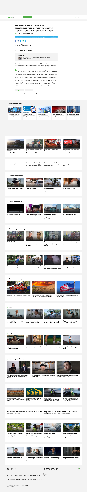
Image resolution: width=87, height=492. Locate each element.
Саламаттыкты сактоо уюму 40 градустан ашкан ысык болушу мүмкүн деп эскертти (42, 296)
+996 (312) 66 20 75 (25, 475)
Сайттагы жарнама (10, 472)
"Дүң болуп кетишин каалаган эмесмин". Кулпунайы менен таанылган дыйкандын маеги (33, 321)
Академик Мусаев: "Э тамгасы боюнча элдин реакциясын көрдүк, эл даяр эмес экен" (15, 321)
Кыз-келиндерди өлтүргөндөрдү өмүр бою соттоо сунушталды (70, 458)
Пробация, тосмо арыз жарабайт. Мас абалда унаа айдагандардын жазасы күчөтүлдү (70, 399)
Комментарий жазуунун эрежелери (13, 482)
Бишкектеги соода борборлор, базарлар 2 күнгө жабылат (51, 150)
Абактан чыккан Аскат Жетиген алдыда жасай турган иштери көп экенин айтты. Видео (15, 190)
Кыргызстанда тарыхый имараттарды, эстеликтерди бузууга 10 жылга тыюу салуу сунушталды (51, 216)
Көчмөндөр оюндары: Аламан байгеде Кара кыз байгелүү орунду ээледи (71, 347)
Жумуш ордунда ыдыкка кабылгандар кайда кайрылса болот (70, 190)
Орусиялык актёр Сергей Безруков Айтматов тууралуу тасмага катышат (67, 376)
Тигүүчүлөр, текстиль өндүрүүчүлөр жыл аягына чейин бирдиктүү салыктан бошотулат (52, 190)
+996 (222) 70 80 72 (32, 475)
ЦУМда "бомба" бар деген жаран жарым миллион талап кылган (15, 242)
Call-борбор (45, 474)
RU (78, 468)
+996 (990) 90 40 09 (18, 475)
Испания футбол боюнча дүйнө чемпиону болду (18, 295)
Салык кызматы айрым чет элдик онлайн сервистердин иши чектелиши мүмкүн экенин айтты (71, 151)
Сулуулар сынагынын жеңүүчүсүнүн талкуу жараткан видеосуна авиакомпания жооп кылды (18, 376)
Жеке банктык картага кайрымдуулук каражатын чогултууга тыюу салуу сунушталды (50, 435)
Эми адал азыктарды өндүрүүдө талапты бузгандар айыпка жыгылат (33, 399)
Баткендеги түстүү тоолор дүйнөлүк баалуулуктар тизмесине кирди (15, 399)
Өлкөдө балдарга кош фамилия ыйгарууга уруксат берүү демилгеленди (33, 216)
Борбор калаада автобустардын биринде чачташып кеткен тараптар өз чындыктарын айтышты (33, 243)
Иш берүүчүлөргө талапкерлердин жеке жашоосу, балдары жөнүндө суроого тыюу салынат (34, 459)
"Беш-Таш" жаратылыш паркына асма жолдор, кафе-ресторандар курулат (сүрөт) (15, 435)
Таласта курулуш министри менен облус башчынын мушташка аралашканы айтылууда (34, 151)
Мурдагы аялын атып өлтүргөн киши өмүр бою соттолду (70, 266)
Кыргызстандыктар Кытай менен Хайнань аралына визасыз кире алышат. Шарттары (52, 164)
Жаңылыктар (27, 17)
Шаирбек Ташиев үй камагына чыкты (14, 458)
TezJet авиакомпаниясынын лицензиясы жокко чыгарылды (70, 215)
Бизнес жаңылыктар (16, 103)
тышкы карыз (29, 90)
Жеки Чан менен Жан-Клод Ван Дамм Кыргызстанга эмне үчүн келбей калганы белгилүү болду (33, 164)
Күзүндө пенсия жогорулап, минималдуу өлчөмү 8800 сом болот (70, 164)
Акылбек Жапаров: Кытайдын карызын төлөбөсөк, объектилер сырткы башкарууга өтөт (36, 58)
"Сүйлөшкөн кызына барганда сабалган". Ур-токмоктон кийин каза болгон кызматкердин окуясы (52, 267)
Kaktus (32, 33)
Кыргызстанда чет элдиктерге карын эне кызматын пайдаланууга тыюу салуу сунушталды (61, 412)
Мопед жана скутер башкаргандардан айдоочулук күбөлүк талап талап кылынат (51, 399)
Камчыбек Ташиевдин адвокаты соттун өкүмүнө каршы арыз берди (52, 458)
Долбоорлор (45, 473)
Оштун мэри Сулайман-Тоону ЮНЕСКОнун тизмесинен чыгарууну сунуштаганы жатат (14, 151)
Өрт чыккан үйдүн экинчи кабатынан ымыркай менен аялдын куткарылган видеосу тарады (51, 243)
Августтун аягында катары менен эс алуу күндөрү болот (15, 163)
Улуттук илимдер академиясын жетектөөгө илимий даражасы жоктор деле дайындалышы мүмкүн (70, 435)
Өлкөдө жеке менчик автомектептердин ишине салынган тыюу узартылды (32, 190)
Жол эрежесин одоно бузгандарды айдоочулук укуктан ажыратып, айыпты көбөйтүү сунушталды (34, 435)
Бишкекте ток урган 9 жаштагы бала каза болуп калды (15, 266)
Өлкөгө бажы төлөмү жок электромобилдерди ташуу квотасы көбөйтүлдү (24, 412)
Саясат (16, 33)
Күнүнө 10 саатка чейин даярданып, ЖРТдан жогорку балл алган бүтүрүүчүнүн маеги (71, 321)
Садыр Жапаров (19, 90)
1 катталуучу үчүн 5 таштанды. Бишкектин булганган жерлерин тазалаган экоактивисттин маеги (52, 321)
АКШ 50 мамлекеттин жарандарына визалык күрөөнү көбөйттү (67, 296)
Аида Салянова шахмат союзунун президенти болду (34, 346)
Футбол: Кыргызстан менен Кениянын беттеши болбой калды (52, 346)
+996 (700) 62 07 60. (41, 93)
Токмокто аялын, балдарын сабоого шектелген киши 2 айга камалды (70, 243)
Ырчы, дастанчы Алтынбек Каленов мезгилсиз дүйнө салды (43, 376)
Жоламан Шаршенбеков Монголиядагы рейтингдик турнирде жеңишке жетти (14, 347)
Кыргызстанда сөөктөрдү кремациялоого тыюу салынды (14, 215)
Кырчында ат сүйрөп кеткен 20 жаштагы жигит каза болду (33, 266)
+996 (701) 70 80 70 (40, 475)
